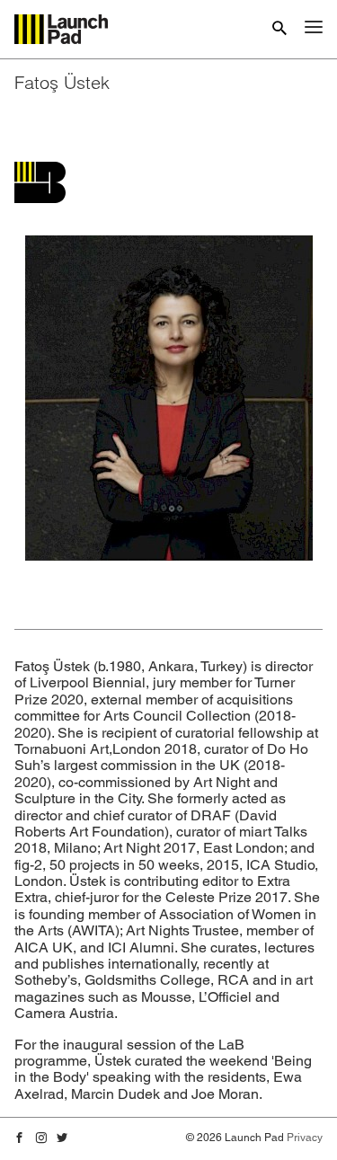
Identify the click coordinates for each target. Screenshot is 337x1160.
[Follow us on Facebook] (19, 1139)
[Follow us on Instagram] (41, 1139)
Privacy (305, 1137)
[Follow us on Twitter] (62, 1139)
